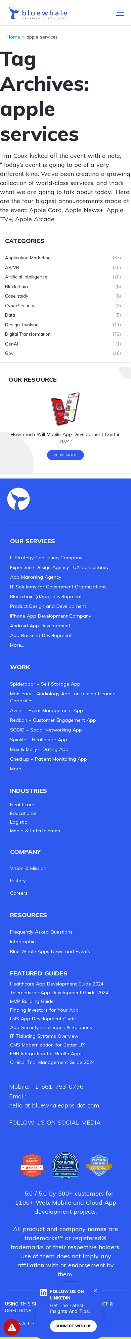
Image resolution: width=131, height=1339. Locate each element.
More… (17, 645)
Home (13, 37)
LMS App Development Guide (43, 1019)
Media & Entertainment (36, 831)
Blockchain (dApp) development (46, 596)
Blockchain (16, 286)
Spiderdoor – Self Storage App (45, 684)
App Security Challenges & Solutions (51, 1027)
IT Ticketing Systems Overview (44, 1036)
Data (10, 315)
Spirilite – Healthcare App (38, 740)
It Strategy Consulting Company (46, 558)
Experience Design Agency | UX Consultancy (59, 567)
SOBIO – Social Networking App (46, 730)
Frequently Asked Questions (41, 932)
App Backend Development (41, 635)
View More (65, 455)
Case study (16, 296)
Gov (9, 353)
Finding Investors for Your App (44, 1010)
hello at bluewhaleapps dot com (54, 1105)
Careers (19, 893)
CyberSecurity (19, 305)
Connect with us (73, 1326)
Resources (28, 915)
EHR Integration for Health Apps (46, 1053)
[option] (65, 420)
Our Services (32, 541)
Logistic (18, 822)
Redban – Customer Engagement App (53, 720)
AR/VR (12, 267)
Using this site (23, 1303)
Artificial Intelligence (26, 276)
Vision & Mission (28, 868)
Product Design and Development (48, 606)
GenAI (11, 343)
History (18, 881)
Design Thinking (22, 324)
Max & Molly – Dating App (39, 749)
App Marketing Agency (35, 577)
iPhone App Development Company (50, 616)
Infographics (24, 942)
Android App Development (40, 626)
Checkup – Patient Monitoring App (48, 759)
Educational (23, 813)
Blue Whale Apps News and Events (50, 951)
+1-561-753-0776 (57, 1086)
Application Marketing (28, 257)
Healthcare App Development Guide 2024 (56, 984)
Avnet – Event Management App (46, 710)
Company (25, 851)
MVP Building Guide (32, 1001)
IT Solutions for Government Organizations (58, 587)
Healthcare (22, 805)
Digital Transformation (28, 334)
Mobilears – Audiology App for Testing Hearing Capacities (63, 697)
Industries (28, 790)
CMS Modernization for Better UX (47, 1045)
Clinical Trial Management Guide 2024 (52, 1062)
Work (20, 667)
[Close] (95, 1290)
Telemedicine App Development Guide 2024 (59, 993)
